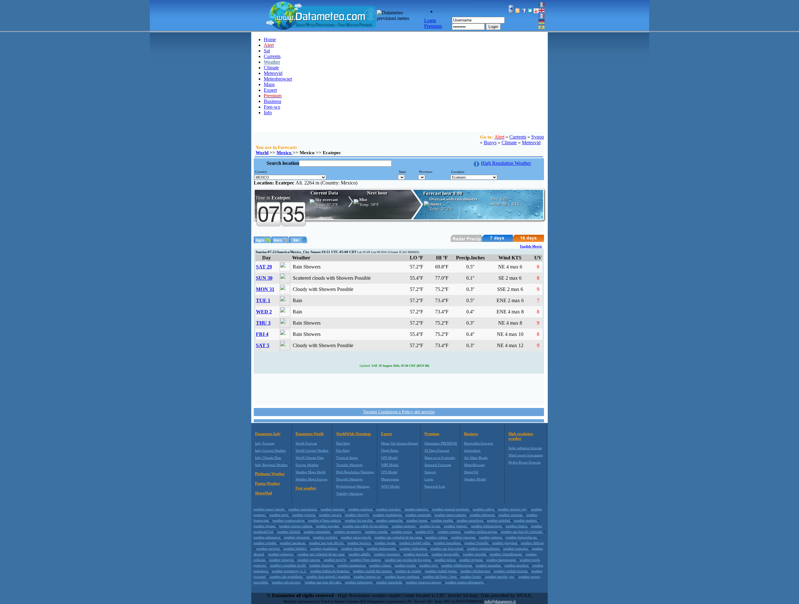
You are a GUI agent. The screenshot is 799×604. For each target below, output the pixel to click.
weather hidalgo (295, 548)
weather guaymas (505, 543)
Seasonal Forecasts (437, 465)
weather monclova (470, 520)
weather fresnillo (476, 543)
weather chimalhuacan (506, 554)
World (262, 152)
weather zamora (491, 537)
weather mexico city (512, 509)
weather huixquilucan (522, 537)
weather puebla (442, 520)
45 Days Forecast (436, 450)
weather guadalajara (388, 515)
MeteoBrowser (474, 465)
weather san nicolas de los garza (408, 560)
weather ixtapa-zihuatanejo (465, 582)
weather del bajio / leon (440, 576)
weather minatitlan (317, 531)
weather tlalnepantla (382, 548)
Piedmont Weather (270, 474)
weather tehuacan (483, 515)
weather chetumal (297, 537)
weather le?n (424, 531)
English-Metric (531, 246)
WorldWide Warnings (353, 434)
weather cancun (309, 560)
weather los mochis (359, 520)
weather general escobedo (451, 509)
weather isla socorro (286, 582)
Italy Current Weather (270, 450)
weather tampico (416, 509)
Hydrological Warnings (353, 486)
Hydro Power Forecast (524, 462)
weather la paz (430, 526)
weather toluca (445, 560)
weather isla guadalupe (286, 576)
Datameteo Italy (268, 434)
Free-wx (272, 107)
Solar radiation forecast (525, 448)
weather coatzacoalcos (288, 520)
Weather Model (475, 479)
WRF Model (390, 465)
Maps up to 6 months (439, 457)
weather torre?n (335, 560)
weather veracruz (282, 560)
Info (268, 112)
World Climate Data (310, 457)
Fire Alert (343, 450)
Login (493, 26)
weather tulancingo (359, 582)
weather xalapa (380, 565)
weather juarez (417, 520)
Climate (271, 67)
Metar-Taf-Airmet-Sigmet (399, 443)
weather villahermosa (457, 565)
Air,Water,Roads (476, 457)
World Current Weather (312, 450)
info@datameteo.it (500, 601)
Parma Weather (267, 483)
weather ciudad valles (415, 543)
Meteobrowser (278, 78)
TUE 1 (263, 300)
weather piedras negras (481, 531)
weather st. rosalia (408, 571)
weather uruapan (510, 515)
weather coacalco (389, 509)
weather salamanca (267, 537)
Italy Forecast (264, 443)
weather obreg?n (357, 515)
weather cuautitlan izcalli (288, 565)
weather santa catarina (450, 515)
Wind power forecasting (525, 455)
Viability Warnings (349, 493)
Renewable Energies (478, 443)
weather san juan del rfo (327, 543)
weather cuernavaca (303, 509)
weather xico (429, 565)
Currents (272, 56)
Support (430, 472)
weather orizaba (265, 543)
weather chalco (517, 526)
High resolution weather (520, 436)
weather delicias (532, 543)
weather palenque (280, 554)
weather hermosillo (446, 554)
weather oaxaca (330, 515)
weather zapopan (463, 537)
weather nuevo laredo (269, 509)
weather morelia (475, 554)
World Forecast (306, 443)
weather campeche (390, 520)
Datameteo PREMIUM (440, 443)
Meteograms (390, 479)
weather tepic (279, 515)
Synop (537, 137)
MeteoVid (471, 472)
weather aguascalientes (483, 548)
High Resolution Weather (506, 163)
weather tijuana (264, 526)
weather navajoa (268, 548)
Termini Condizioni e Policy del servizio (399, 412)
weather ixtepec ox (367, 576)
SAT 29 (264, 266)
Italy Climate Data (268, 457)
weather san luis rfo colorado (522, 531)
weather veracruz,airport (423, 582)
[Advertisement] (399, 388)
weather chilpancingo (487, 526)
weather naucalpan (448, 543)
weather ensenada (418, 515)
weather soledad (499, 520)
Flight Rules (389, 450)
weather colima (436, 537)
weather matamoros (351, 565)
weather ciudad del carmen (373, 571)
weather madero (526, 520)
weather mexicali (416, 554)
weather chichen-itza (475, 571)
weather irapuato (333, 509)
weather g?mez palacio (324, 520)
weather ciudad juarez (441, 571)
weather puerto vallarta (296, 526)
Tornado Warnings (349, 465)
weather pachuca (360, 509)
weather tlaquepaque (501, 560)
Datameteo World (310, 434)
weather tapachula (389, 582)
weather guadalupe (324, 548)
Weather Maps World (311, 472)
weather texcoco (359, 543)
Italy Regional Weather (271, 465)
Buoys (490, 142)
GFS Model (389, 457)
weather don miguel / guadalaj (328, 576)
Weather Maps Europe (311, 479)
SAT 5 (262, 345)
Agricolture (472, 450)
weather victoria (304, 515)
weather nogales (328, 526)
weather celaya (484, 509)
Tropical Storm (347, 457)
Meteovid (273, 73)
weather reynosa (471, 560)
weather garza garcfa (356, 537)
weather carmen (449, 531)
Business (272, 101)
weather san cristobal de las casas (399, 537)
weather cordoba (325, 537)
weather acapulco (516, 548)
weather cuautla (376, 531)
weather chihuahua (414, 548)
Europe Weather (307, 465)
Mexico (285, 152)
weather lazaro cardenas (402, 576)
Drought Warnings (349, 479)
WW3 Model (390, 486)
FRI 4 (262, 334)
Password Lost (434, 486)
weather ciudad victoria (511, 571)
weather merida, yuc (499, 576)
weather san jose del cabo (323, 582)
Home (270, 39)
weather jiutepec (456, 526)
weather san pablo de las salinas (366, 526)
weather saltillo (360, 554)
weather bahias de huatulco (330, 571)
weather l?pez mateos (365, 560)
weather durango (322, 565)
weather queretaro (387, 554)
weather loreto (470, 576)
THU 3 (263, 323)
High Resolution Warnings (355, 472)
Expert (270, 90)
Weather (272, 62)
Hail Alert (343, 443)
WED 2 (264, 311)
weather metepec (404, 526)
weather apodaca (516, 565)
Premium (431, 434)
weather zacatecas (293, 543)
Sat (267, 50)
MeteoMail (263, 493)
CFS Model (389, 472)
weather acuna (402, 531)
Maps (269, 84)
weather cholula (289, 531)
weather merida (352, 548)
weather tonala (405, 565)
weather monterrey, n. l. (289, 571)
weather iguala (385, 543)
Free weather (306, 488)
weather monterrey (348, 531)
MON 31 (265, 289)
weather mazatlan (489, 565)
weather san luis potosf (447, 548)
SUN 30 (264, 278)
